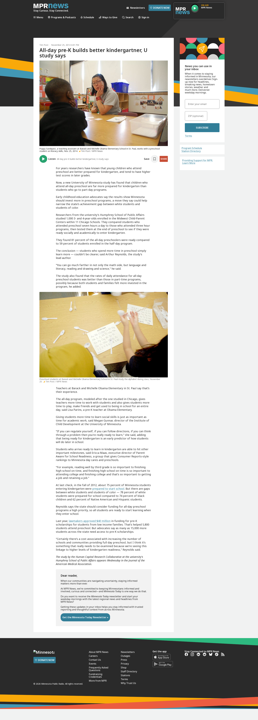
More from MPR (98, 680)
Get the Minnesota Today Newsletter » (85, 617)
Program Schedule (192, 148)
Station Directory (191, 151)
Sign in (145, 17)
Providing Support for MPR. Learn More (197, 162)
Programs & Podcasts (63, 17)
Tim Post (43, 44)
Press (124, 659)
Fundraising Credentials (95, 675)
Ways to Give (109, 17)
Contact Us (95, 659)
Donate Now (159, 8)
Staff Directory (129, 671)
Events (92, 663)
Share (164, 158)
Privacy (125, 663)
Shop (123, 667)
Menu (40, 17)
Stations (125, 675)
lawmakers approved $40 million (89, 521)
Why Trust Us (128, 683)
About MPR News (98, 652)
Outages (125, 656)
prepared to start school (108, 488)
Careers (93, 656)
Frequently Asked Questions (98, 669)
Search (129, 17)
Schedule (88, 17)
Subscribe (202, 127)
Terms (188, 136)
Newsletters (128, 652)
